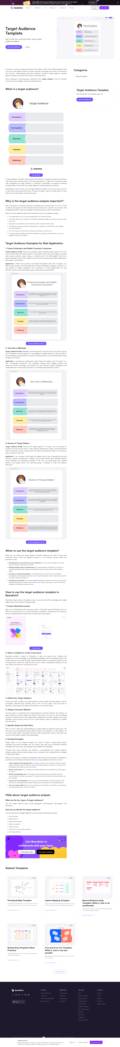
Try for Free (36, 175)
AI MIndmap (63, 995)
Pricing (72, 7)
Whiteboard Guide (83, 995)
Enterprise (99, 998)
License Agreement (29, 1037)
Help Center (81, 1014)
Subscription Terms (69, 1037)
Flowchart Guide (82, 998)
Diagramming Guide (83, 1006)
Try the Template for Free (36, 343)
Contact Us (100, 1001)
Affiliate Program (101, 1003)
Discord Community (83, 1020)
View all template (60, 972)
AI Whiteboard (63, 993)
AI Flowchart (63, 1001)
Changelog (81, 1017)
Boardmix (33, 758)
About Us (99, 993)
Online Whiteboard (46, 993)
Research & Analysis (81, 76)
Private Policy (38, 1037)
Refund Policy (59, 1037)
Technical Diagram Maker (47, 998)
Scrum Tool (44, 995)
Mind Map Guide (82, 1001)
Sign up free (104, 8)
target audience (33, 580)
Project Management (83, 1009)
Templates (81, 1012)
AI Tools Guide (82, 1003)
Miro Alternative (45, 1001)
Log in (94, 8)
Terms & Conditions (17, 1037)
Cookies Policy (50, 1037)
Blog (79, 993)
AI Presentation (64, 998)
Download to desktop (45, 852)
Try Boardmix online (26, 852)
